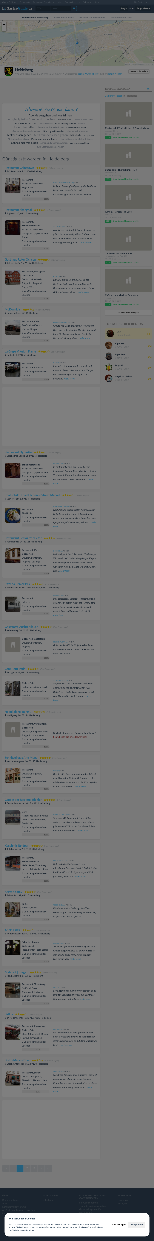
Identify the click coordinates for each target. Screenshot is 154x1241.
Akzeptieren (136, 1225)
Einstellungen (119, 1225)
